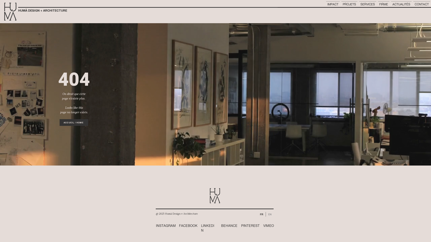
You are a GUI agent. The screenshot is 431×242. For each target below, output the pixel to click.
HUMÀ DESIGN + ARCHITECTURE (42, 10)
